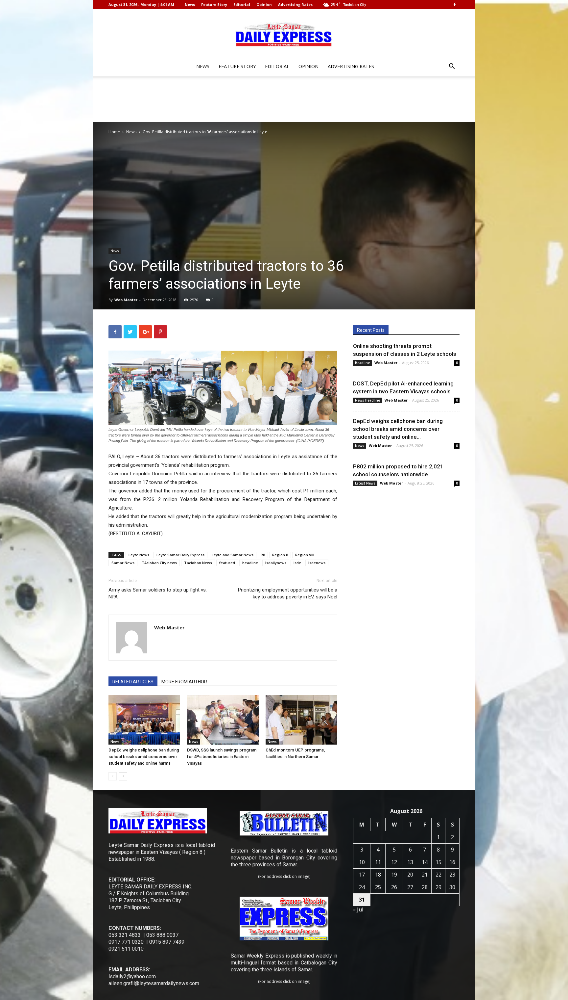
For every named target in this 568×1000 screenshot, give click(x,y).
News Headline (367, 400)
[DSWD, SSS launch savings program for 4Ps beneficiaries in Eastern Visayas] (223, 720)
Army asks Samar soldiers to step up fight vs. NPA (157, 593)
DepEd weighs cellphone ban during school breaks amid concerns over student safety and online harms (143, 757)
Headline (362, 362)
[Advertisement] (284, 99)
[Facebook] (455, 4)
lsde (297, 562)
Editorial (241, 4)
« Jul (358, 909)
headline (250, 562)
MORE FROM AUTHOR (184, 681)
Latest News (365, 483)
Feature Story (214, 4)
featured (227, 562)
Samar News (122, 562)
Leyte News (139, 554)
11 (378, 862)
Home (114, 132)
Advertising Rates (295, 4)
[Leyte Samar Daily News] (284, 34)
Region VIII (304, 554)
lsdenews (316, 562)
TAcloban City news (159, 562)
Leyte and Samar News (232, 554)
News (190, 4)
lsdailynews (275, 562)
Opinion (264, 4)
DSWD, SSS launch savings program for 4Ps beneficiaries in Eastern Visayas (221, 757)
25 (378, 887)
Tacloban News (198, 562)
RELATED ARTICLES (133, 681)
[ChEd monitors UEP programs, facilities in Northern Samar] (301, 720)
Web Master (125, 299)
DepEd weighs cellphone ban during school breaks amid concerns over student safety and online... (398, 429)
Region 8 (280, 554)
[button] (452, 67)
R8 (263, 554)
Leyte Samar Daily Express (180, 554)
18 (378, 874)
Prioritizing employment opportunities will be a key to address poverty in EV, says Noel (287, 593)
